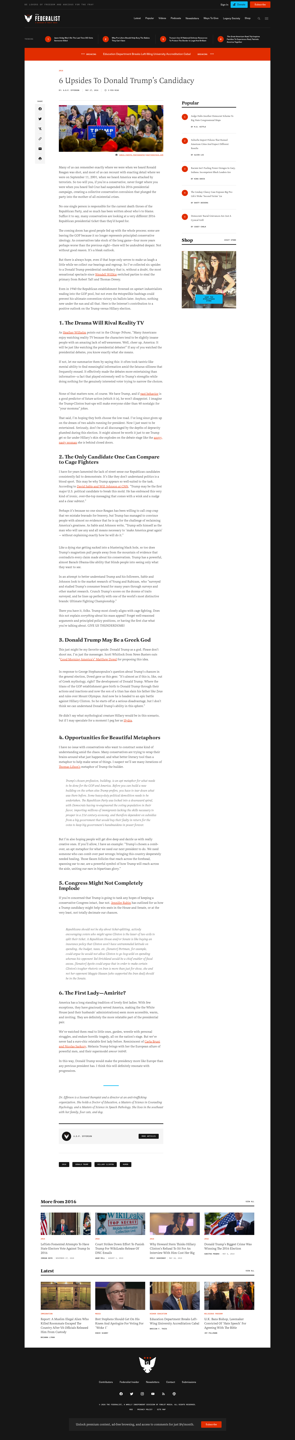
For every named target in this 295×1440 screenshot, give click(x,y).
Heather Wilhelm (74, 332)
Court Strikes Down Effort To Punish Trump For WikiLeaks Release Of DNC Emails (119, 1248)
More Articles (149, 1136)
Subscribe (260, 4)
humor (125, 1164)
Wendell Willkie (106, 274)
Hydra (128, 720)
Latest (47, 1271)
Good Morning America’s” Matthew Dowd (88, 659)
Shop (187, 240)
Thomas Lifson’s (69, 767)
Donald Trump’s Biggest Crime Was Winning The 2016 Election (228, 1246)
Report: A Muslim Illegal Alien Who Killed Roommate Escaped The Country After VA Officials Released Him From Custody (65, 1325)
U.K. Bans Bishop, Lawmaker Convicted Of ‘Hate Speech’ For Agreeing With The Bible (225, 1323)
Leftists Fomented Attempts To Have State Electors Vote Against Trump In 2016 (65, 1248)
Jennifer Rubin (121, 903)
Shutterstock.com (154, 155)
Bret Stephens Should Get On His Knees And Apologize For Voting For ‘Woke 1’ (119, 1323)
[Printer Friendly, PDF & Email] (40, 159)
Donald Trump (81, 1164)
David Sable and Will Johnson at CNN (102, 486)
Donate (241, 4)
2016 (64, 1164)
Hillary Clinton (106, 1164)
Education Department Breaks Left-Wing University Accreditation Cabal (174, 1321)
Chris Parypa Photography (132, 155)
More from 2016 (58, 1202)
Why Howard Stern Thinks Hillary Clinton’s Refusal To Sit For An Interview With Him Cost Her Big (173, 1248)
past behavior (149, 394)
